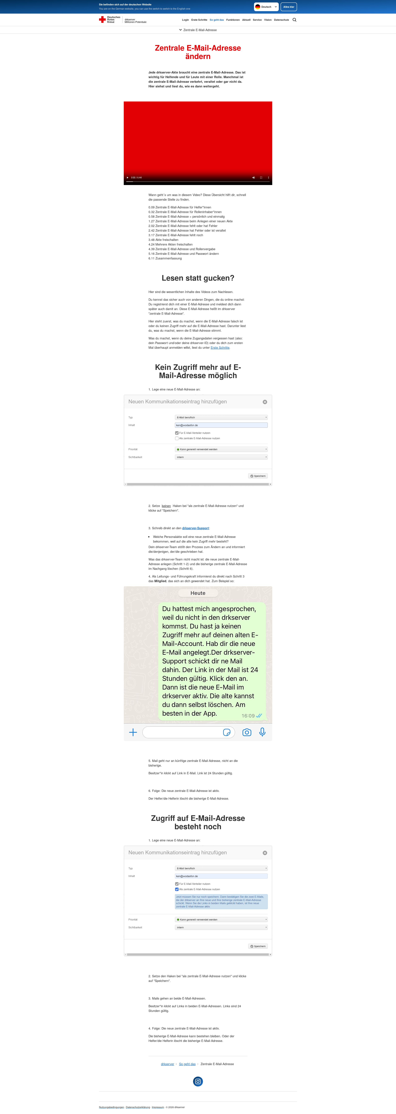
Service (257, 20)
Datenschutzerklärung (138, 1107)
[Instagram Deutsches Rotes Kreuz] (198, 1081)
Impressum (158, 1107)
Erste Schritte (199, 20)
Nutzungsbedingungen (111, 1107)
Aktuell (246, 20)
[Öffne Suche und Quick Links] (294, 19)
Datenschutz (281, 20)
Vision (268, 20)
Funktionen (233, 20)
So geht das (217, 20)
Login (185, 20)
